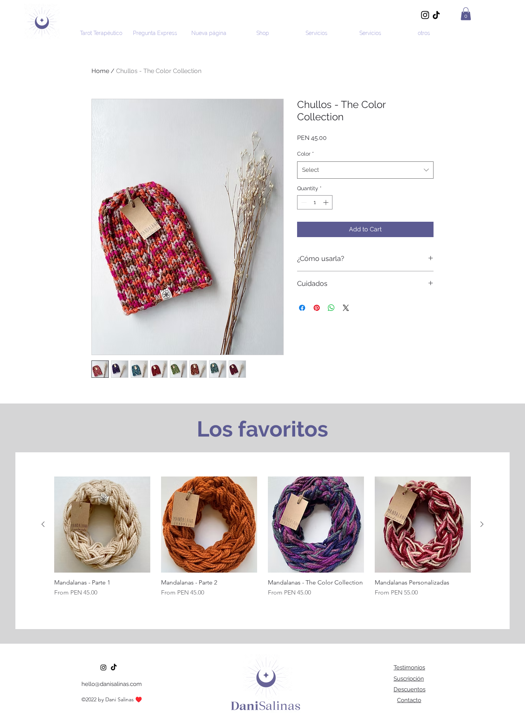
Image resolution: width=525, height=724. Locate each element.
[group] (262, 540)
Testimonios (409, 667)
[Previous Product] (43, 524)
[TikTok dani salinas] (114, 667)
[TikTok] (436, 15)
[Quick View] (102, 525)
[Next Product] (482, 524)
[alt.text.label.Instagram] (103, 667)
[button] (465, 13)
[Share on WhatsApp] (331, 307)
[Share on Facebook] (302, 307)
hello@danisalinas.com (111, 684)
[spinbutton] (315, 202)
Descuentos (409, 689)
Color (305, 154)
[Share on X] (346, 307)
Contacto (409, 700)
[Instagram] (425, 15)
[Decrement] (303, 202)
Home (100, 71)
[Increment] (326, 202)
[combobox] (365, 169)
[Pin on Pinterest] (316, 307)
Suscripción (409, 678)
